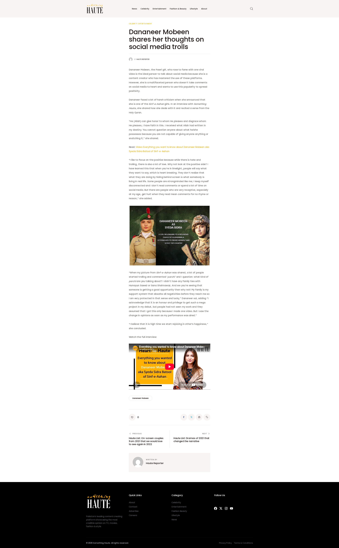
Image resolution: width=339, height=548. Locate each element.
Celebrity (144, 8)
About (204, 8)
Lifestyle (194, 8)
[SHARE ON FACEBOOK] (183, 417)
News (134, 8)
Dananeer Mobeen (140, 398)
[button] (134, 417)
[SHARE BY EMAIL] (199, 417)
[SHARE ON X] (191, 417)
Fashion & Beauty (178, 8)
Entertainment (159, 8)
